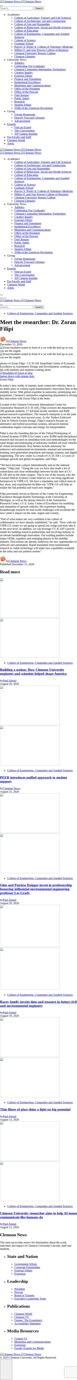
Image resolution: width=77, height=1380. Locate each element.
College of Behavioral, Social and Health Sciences (42, 27)
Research (19, 101)
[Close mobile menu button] (1, 5)
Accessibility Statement (27, 1323)
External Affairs (23, 75)
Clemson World (16, 140)
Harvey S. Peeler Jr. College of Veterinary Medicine (43, 46)
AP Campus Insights (25, 133)
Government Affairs (25, 1264)
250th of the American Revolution (33, 108)
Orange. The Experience (28, 1320)
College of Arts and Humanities (32, 24)
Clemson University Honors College (35, 53)
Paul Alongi (9, 680)
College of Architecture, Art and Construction (40, 21)
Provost (18, 1292)
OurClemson (21, 95)
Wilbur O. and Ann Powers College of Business (41, 50)
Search (39, 8)
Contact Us (20, 1338)
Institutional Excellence (27, 82)
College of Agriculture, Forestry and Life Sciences (42, 17)
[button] (1, 298)
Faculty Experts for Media (29, 1348)
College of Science (25, 40)
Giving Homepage (24, 114)
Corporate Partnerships (27, 1267)
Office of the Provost (26, 91)
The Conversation (24, 130)
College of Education (26, 30)
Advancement (22, 120)
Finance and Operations (27, 79)
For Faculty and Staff (19, 137)
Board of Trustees (24, 1295)
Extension (20, 1273)
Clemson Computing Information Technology (40, 69)
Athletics (19, 62)
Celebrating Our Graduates (29, 66)
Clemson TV (21, 1317)
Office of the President (27, 88)
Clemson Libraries (24, 56)
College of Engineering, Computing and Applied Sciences (40, 313)
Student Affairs (22, 104)
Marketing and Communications (32, 85)
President (19, 1288)
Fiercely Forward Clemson (29, 117)
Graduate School (23, 43)
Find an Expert (22, 127)
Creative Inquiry (23, 72)
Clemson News (17, 341)
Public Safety (21, 98)
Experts (11, 124)
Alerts (10, 143)
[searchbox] (16, 8)
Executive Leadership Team (30, 1298)
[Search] (1, 294)
